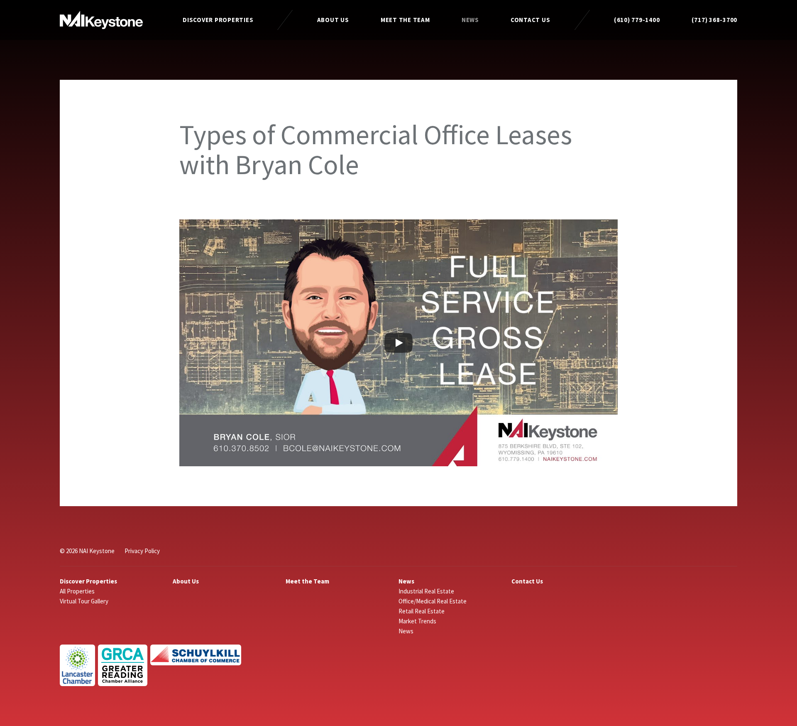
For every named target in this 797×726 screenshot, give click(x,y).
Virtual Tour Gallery (84, 601)
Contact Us (530, 20)
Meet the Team (405, 20)
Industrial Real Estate (426, 591)
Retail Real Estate (421, 611)
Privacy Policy (142, 551)
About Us (333, 20)
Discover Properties (218, 20)
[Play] (398, 343)
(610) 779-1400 (637, 20)
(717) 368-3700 (715, 20)
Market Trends (417, 621)
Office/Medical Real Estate (432, 601)
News (470, 20)
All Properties (77, 591)
